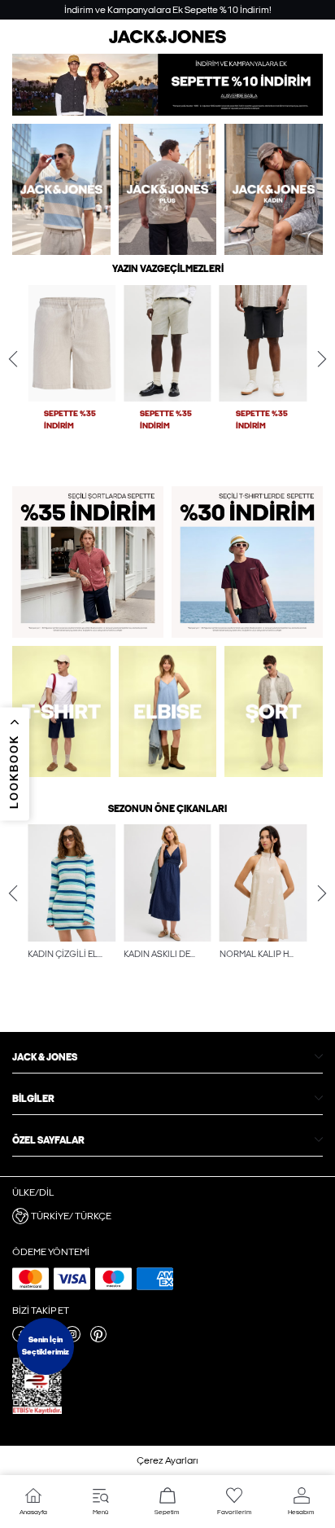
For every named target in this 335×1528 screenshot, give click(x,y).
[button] (71, 343)
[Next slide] (322, 359)
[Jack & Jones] (167, 40)
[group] (71, 376)
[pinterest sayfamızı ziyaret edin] (98, 1339)
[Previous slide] (13, 359)
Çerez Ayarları (167, 1460)
